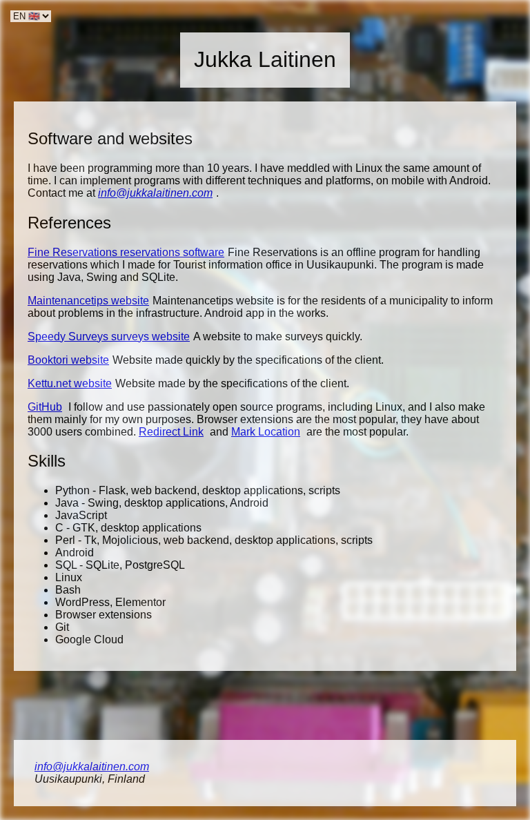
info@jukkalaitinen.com (155, 193)
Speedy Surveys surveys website (109, 336)
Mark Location (265, 432)
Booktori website (68, 360)
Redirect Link (171, 432)
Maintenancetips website (88, 300)
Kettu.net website (70, 383)
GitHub (45, 407)
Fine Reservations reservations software (126, 252)
